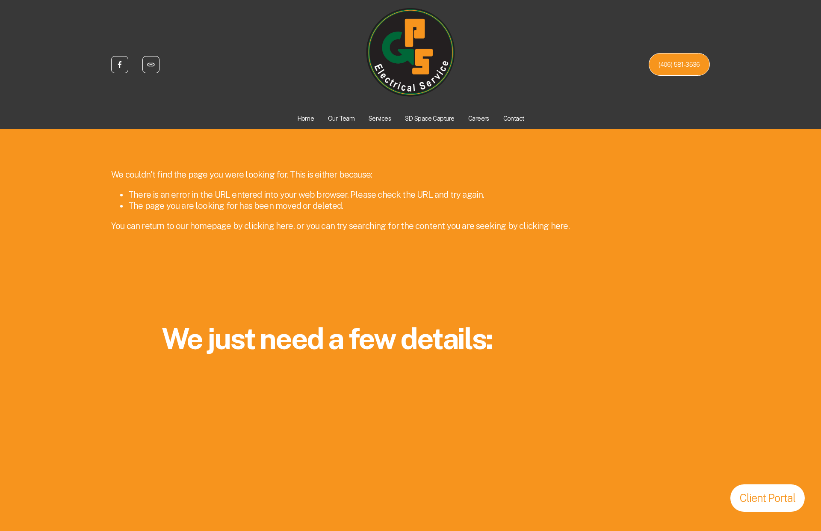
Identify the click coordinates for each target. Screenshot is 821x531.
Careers (478, 118)
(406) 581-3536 (679, 64)
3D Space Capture (430, 118)
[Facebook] (119, 64)
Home (305, 118)
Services (380, 118)
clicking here (268, 226)
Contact (513, 118)
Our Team (341, 118)
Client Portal (768, 498)
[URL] (150, 64)
